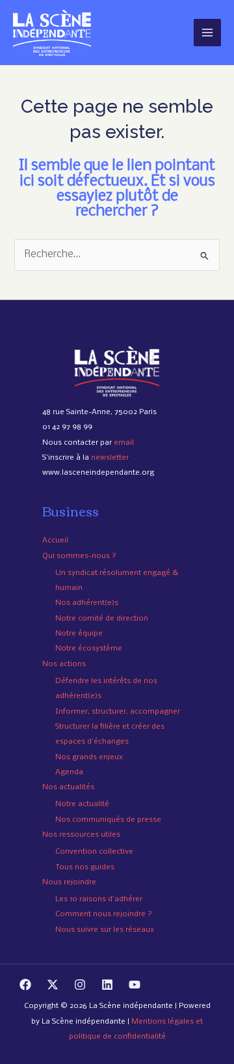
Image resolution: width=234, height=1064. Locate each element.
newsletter (110, 458)
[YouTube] (134, 984)
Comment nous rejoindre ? (103, 914)
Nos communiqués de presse (108, 820)
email (124, 443)
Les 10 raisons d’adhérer (98, 899)
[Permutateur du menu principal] (207, 32)
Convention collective (94, 852)
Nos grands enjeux (89, 757)
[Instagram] (80, 984)
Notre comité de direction (101, 619)
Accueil (55, 540)
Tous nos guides (84, 867)
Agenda (69, 772)
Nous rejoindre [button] (69, 882)
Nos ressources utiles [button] (81, 835)
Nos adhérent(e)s (86, 603)
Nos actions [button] (64, 664)
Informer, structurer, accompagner (117, 712)
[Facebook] (25, 984)
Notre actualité (82, 804)
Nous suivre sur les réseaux (104, 930)
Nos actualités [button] (68, 787)
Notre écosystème (88, 648)
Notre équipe (79, 633)
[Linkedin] (107, 984)
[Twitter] (52, 984)
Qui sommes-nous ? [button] (79, 556)
